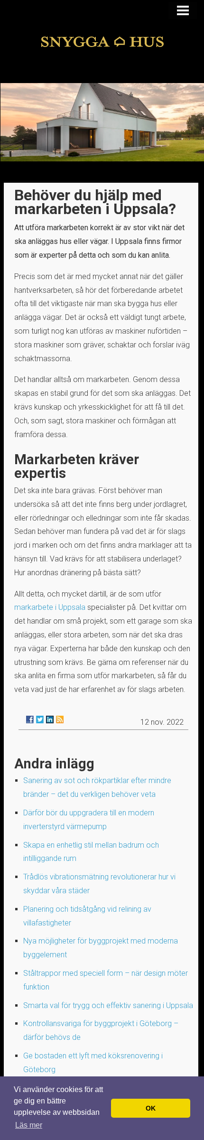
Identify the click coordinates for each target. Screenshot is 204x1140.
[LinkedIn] (50, 719)
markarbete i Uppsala (49, 607)
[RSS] (60, 719)
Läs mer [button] (28, 1125)
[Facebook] (30, 719)
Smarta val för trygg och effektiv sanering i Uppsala (108, 1005)
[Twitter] (40, 719)
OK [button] (151, 1108)
